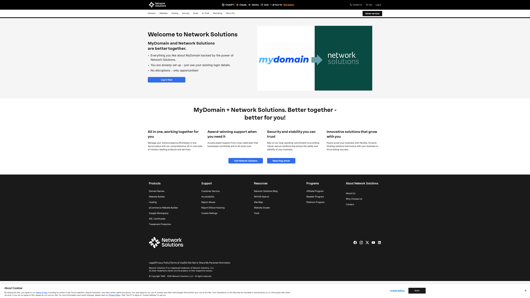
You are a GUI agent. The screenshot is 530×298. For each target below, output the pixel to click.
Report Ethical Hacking (213, 207)
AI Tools (205, 13)
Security (186, 13)
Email (195, 13)
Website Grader (262, 207)
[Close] (526, 291)
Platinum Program (315, 202)
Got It (417, 290)
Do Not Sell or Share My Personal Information (207, 263)
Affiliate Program (315, 191)
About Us (350, 193)
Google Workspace (158, 213)
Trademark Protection (160, 224)
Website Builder (157, 196)
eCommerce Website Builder (163, 207)
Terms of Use (177, 263)
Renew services (372, 13)
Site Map (258, 202)
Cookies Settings (397, 290)
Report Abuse (208, 202)
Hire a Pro (230, 13)
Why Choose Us (354, 198)
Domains (152, 13)
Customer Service (210, 191)
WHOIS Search (261, 196)
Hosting (174, 13)
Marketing (217, 13)
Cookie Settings (209, 213)
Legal (152, 263)
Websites (163, 13)
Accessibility (207, 196)
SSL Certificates (157, 218)
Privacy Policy (162, 263)
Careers (350, 204)
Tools (256, 213)
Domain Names (156, 191)
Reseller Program (315, 196)
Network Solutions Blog (266, 191)
